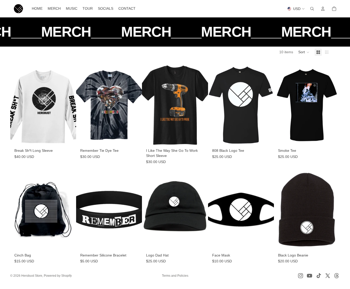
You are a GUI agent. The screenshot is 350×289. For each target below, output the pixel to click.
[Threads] (337, 276)
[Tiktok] (319, 276)
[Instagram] (300, 276)
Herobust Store (31, 275)
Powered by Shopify (58, 275)
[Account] (322, 8)
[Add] (68, 243)
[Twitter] (328, 276)
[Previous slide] (18, 105)
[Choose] (68, 138)
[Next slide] (68, 105)
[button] (304, 52)
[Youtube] (309, 276)
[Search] (312, 8)
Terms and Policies (175, 275)
